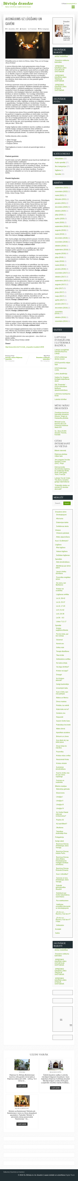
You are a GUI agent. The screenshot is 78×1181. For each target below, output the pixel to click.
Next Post (43, 357)
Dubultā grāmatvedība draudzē (61, 887)
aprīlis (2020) (59, 218)
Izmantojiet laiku (62, 688)
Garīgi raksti (59, 841)
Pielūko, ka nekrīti (62, 705)
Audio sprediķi (60, 162)
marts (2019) (59, 234)
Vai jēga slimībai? (62, 667)
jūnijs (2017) (59, 292)
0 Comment (33, 29)
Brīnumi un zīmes (62, 736)
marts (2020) (59, 222)
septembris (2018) (61, 249)
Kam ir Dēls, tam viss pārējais (62, 693)
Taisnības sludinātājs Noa (61, 832)
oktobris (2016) (60, 317)
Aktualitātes (59, 159)
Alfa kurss (59, 518)
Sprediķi (58, 174)
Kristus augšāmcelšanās (62, 629)
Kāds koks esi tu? (62, 709)
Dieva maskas (61, 701)
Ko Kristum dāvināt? (60, 679)
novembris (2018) (61, 242)
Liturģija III (60, 804)
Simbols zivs (60, 713)
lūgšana (58, 170)
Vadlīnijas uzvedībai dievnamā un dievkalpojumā (63, 906)
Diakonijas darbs (62, 522)
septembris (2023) (61, 187)
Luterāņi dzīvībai (61, 399)
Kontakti (58, 929)
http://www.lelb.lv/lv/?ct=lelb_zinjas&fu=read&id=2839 (24, 347)
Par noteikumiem (62, 900)
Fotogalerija (59, 837)
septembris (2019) (61, 226)
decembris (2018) (61, 238)
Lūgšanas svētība (62, 594)
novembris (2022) (61, 191)
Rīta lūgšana (60, 547)
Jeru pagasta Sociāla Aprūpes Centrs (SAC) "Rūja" (62, 461)
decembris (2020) (61, 207)
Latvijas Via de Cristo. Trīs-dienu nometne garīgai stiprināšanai (62, 480)
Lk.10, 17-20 (60, 606)
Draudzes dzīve (60, 512)
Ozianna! (59, 640)
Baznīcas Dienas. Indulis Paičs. (62, 852)
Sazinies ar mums (16, 1172)
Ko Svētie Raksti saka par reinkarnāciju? (62, 814)
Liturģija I (59, 797)
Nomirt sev (60, 643)
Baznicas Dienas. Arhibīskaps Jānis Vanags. (62, 845)
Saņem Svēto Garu (63, 721)
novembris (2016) (59, 312)
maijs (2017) (59, 296)
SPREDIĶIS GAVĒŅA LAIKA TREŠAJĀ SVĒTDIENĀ (60, 78)
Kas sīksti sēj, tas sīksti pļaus (62, 741)
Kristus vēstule (61, 763)
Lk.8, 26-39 (60, 614)
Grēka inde (60, 647)
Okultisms (59, 827)
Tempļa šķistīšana (62, 651)
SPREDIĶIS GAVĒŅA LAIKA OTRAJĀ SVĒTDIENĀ (60, 87)
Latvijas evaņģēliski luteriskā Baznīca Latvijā (62, 351)
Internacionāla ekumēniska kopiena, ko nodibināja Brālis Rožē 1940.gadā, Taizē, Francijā (62, 470)
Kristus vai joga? (62, 671)
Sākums (6, 1172)
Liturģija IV (60, 808)
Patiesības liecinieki (63, 725)
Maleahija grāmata (63, 789)
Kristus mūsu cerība (63, 755)
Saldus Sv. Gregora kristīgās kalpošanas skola (62, 379)
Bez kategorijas (44, 29)
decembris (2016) (61, 308)
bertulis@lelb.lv (72, 3)
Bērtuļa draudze (18, 4)
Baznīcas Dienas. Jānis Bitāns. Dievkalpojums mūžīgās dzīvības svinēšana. (62, 860)
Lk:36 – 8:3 (60, 618)
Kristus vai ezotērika (60, 589)
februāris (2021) (60, 199)
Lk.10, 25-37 (60, 602)
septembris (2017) (61, 280)
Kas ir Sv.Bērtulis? (61, 541)
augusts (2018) (60, 253)
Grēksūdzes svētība (63, 659)
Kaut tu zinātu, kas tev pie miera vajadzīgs (62, 774)
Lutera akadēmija (61, 373)
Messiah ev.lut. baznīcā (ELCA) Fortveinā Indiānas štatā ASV (61, 424)
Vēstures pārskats (62, 533)
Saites (57, 933)
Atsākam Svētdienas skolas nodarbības (62, 55)
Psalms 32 (60, 820)
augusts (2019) (60, 230)
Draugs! (59, 674)
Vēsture (58, 530)
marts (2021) (59, 195)
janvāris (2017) (60, 304)
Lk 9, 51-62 (60, 610)
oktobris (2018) (60, 246)
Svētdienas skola (62, 526)
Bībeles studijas (61, 786)
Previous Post (13, 357)
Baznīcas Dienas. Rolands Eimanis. (62, 869)
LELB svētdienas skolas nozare (61, 358)
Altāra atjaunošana (63, 537)
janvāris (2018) (60, 269)
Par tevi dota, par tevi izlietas (62, 635)
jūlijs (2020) (59, 215)
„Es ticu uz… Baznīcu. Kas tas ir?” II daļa (63, 919)
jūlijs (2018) (59, 257)
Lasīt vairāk (22, 1086)
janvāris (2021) (60, 203)
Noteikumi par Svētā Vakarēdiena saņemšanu (62, 895)
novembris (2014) (61, 321)
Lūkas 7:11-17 (61, 621)
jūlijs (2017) (59, 288)
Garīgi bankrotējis (62, 684)
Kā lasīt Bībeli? (61, 824)
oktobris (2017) (60, 277)
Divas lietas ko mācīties (61, 747)
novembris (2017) (61, 273)
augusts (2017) (60, 284)
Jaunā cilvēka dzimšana (61, 572)
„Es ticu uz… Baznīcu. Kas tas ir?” (63, 913)
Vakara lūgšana (61, 551)
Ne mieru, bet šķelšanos (61, 584)
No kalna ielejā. (61, 663)
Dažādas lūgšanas (63, 555)
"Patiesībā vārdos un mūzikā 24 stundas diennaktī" (62, 487)
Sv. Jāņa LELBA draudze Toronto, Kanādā (61, 432)
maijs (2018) (59, 261)
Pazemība (59, 752)
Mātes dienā (60, 729)
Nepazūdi (59, 717)
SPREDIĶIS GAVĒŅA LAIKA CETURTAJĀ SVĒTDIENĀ (60, 68)
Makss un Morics (62, 698)
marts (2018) (59, 265)
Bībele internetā (60, 450)
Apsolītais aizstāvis (63, 732)
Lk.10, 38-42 (60, 598)
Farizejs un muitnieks (60, 781)
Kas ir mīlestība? (62, 874)
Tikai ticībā (60, 655)
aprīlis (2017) (59, 300)
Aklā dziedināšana (62, 562)
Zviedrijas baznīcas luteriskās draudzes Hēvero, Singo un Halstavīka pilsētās (62, 415)
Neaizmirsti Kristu (62, 759)
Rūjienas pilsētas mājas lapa (61, 455)
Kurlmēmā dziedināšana (61, 768)
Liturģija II (59, 801)
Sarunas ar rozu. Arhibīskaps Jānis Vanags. (62, 879)
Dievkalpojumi (61, 515)
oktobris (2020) (60, 211)
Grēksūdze (60, 925)
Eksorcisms (60, 793)
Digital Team (70, 1175)
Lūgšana (58, 545)
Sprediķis (58, 559)
